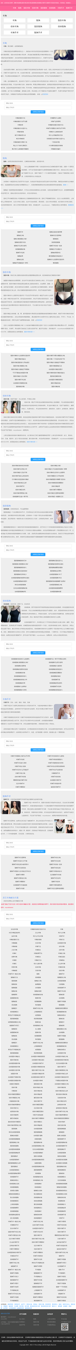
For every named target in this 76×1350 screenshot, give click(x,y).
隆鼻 (60, 1304)
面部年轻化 (66, 1304)
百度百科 (45, 94)
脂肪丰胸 (27, 8)
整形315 (54, 1306)
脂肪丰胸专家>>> (29, 332)
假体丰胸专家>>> (32, 442)
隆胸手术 (69, 8)
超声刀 (23, 1304)
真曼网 (65, 1306)
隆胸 (19, 8)
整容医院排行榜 (46, 1306)
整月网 (21, 1306)
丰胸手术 (61, 8)
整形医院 (48, 1304)
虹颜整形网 (20, 1308)
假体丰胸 (35, 8)
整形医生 (55, 1304)
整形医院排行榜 (35, 1306)
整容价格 (29, 1304)
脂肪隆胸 (44, 8)
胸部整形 (10, 1304)
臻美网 (11, 1306)
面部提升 (17, 1304)
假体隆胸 (52, 8)
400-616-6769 (5, 1313)
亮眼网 (5, 1306)
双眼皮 (35, 1304)
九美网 (16, 1306)
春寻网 (5, 1308)
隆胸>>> (65, 185)
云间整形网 (12, 1308)
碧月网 (27, 1306)
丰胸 (14, 8)
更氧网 (60, 1306)
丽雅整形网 (28, 1308)
